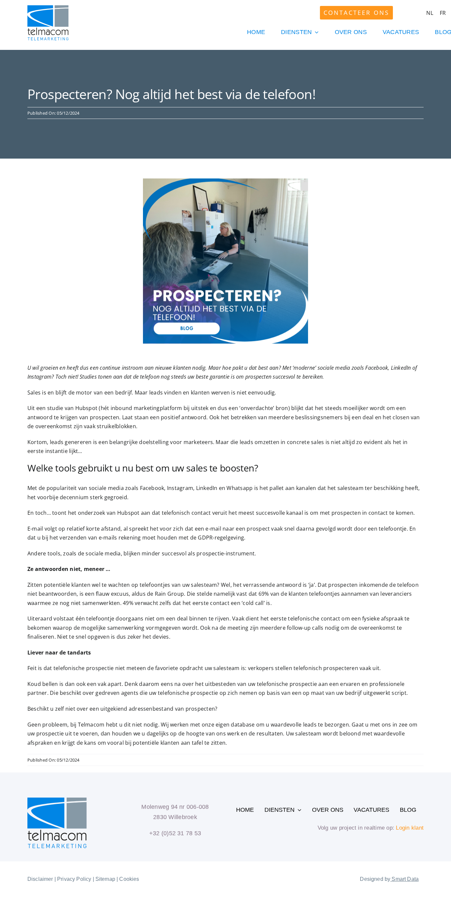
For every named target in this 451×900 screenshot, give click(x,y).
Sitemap (105, 879)
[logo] (48, 8)
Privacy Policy (74, 879)
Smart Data (404, 879)
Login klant (410, 828)
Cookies (129, 879)
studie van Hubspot (72, 408)
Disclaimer (40, 879)
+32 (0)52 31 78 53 (175, 833)
